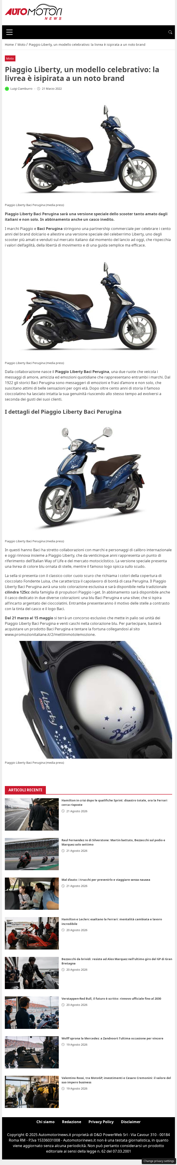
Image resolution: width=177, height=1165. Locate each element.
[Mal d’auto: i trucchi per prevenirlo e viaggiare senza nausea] (32, 894)
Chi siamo (45, 1121)
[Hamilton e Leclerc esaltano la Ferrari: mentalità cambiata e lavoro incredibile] (32, 933)
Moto (10, 58)
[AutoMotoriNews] (33, 12)
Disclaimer (131, 1121)
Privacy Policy (101, 1121)
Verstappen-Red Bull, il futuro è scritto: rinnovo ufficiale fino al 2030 (111, 998)
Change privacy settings (159, 1161)
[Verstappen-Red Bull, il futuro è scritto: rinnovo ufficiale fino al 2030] (32, 1012)
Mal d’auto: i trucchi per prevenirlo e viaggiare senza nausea (106, 880)
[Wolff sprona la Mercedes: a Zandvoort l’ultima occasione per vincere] (32, 1052)
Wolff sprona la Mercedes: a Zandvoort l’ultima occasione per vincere (112, 1038)
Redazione (71, 1121)
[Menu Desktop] (9, 32)
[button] (170, 32)
